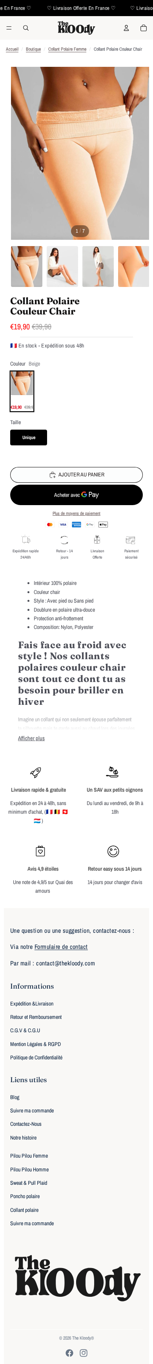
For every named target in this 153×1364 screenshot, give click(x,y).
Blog (14, 1097)
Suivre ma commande (32, 1110)
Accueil (12, 49)
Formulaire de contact (61, 946)
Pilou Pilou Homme (29, 1169)
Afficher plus (31, 738)
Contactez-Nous (26, 1123)
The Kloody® (83, 1338)
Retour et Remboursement (36, 1016)
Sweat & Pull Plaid (28, 1182)
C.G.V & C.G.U (25, 1030)
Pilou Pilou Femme (29, 1155)
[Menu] (9, 28)
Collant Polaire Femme (67, 49)
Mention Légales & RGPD (35, 1044)
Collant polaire (24, 1209)
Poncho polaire (25, 1196)
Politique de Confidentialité (36, 1057)
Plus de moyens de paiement (76, 513)
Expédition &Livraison (31, 1003)
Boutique (33, 49)
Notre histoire (23, 1137)
